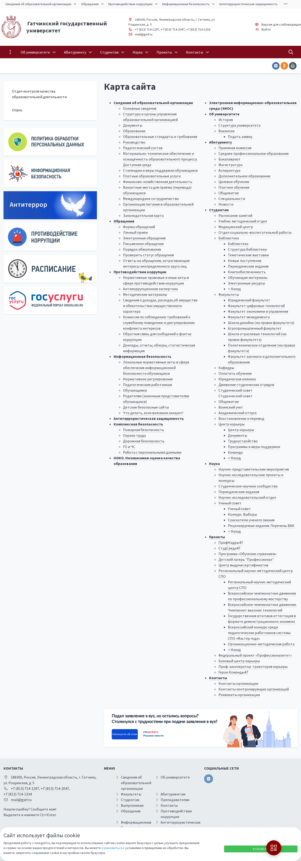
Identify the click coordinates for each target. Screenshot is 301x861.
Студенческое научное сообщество (248, 486)
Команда (235, 452)
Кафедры (226, 367)
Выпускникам (132, 805)
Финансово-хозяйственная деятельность (157, 181)
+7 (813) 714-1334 (198, 29)
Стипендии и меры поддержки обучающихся (160, 170)
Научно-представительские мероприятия (253, 469)
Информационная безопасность (142, 356)
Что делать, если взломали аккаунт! (153, 412)
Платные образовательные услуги (152, 176)
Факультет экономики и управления (258, 311)
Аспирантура (229, 170)
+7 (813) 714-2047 (173, 29)
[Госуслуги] (200, 728)
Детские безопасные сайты (146, 407)
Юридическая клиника (237, 379)
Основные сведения (139, 108)
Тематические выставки (248, 255)
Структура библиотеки (247, 249)
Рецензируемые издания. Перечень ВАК (261, 525)
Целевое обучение (233, 181)
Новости (225, 204)
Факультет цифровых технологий (256, 305)
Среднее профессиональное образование (253, 153)
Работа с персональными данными (152, 452)
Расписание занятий (235, 215)
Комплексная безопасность (138, 424)
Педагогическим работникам (147, 384)
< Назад (234, 288)
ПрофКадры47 (230, 542)
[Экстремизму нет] (50, 205)
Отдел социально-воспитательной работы (255, 232)
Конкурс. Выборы (242, 514)
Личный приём (135, 232)
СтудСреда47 (229, 548)
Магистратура (230, 164)
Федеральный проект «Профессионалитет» (255, 655)
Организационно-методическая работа (261, 644)
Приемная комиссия (234, 147)
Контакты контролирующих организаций (253, 689)
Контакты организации (238, 683)
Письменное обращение (143, 243)
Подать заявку (240, 136)
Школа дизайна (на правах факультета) (261, 322)
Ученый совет (230, 503)
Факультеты (228, 294)
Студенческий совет (235, 390)
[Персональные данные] (50, 142)
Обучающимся (135, 390)
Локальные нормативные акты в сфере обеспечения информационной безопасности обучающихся (156, 368)
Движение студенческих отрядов (246, 384)
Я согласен (261, 849)
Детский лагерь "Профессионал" (246, 559)
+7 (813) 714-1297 (147, 29)
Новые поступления (244, 260)
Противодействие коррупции (140, 271)
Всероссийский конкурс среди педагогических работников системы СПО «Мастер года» (259, 633)
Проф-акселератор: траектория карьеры (253, 666)
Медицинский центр (235, 226)
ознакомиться (112, 848)
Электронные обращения (144, 238)
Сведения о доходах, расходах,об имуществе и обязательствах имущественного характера (160, 306)
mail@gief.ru (143, 34)
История (225, 119)
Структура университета (239, 125)
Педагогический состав (142, 147)
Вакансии (226, 131)
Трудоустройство (243, 441)
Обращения (124, 221)
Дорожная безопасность (143, 441)
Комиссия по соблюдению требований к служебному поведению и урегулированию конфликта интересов (159, 323)
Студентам (219, 209)
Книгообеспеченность (247, 271)
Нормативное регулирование (148, 379)
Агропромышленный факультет (254, 328)
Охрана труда (134, 435)
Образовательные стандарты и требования (160, 136)
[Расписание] (50, 269)
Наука (214, 463)
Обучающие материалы (247, 277)
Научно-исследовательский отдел (247, 497)
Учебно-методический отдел (242, 221)
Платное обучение (234, 187)
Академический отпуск (237, 412)
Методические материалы (145, 294)
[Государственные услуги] (50, 300)
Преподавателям (175, 799)
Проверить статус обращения (148, 255)
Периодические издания (248, 266)
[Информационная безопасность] (50, 173)
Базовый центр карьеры (239, 660)
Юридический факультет (249, 300)
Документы (132, 125)
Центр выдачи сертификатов (243, 565)
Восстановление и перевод (241, 418)
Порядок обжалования (142, 249)
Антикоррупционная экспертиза (150, 288)
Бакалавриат (229, 159)
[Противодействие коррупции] (50, 237)
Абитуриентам (173, 794)
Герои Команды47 (233, 672)
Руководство (134, 142)
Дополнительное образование (244, 176)
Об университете (224, 114)
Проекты (217, 536)
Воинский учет (230, 407)
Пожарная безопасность (143, 429)
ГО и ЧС (129, 446)
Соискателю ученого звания (251, 520)
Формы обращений (139, 226)
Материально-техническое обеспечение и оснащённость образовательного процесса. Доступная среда (160, 159)
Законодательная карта (143, 215)
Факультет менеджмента (249, 317)
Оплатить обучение (235, 373)
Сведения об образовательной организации (153, 102)
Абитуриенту (220, 142)
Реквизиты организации (239, 694)
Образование (134, 131)
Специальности (231, 198)
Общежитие (228, 193)
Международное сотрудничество (151, 198)
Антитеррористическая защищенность (149, 418)
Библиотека (228, 238)
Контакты (218, 677)
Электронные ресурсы (246, 283)
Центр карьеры (231, 424)
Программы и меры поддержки (254, 446)
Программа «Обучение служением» (247, 553)
